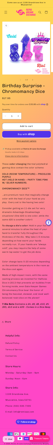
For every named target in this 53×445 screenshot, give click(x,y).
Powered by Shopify (40, 444)
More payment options (26, 141)
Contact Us (11, 356)
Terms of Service (14, 349)
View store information (17, 156)
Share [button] (8, 322)
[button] (6, 12)
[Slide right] (33, 80)
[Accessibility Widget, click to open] (49, 223)
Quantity (6, 109)
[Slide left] (20, 80)
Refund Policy (12, 343)
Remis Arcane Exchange (21, 444)
